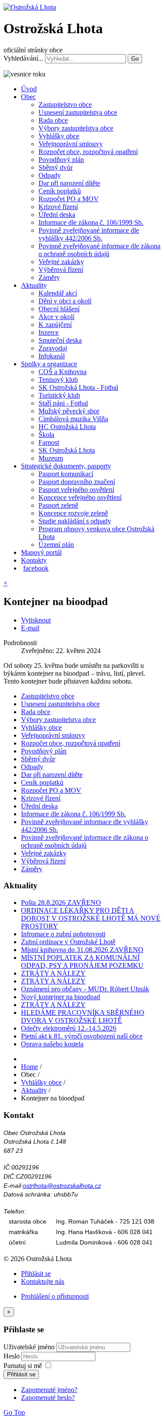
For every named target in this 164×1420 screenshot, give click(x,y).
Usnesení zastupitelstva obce (77, 112)
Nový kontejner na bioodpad (60, 997)
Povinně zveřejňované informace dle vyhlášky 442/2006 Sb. (88, 234)
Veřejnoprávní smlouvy (70, 144)
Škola (46, 434)
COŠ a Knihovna (62, 371)
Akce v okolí (56, 316)
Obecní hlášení (59, 309)
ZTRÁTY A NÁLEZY (53, 973)
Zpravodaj (52, 348)
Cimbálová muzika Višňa (73, 419)
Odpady (49, 175)
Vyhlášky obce (58, 136)
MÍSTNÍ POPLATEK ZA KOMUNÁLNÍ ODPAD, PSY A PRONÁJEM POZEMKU (82, 961)
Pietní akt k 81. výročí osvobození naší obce (82, 1036)
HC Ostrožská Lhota (67, 426)
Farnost (48, 442)
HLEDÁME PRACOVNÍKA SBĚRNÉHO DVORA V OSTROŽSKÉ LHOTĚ (82, 1016)
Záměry (49, 277)
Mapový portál (41, 552)
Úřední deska (56, 214)
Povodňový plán (61, 159)
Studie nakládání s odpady (74, 521)
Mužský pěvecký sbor (68, 411)
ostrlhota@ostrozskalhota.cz (62, 1185)
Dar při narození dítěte (69, 183)
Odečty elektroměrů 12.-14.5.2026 (68, 1028)
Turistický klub (59, 395)
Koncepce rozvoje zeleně (73, 513)
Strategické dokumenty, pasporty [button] (66, 466)
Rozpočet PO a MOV (68, 199)
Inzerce (48, 332)
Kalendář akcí (57, 293)
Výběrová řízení (60, 269)
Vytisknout (36, 620)
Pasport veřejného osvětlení (76, 489)
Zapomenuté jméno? (49, 1389)
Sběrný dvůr (55, 167)
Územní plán (56, 544)
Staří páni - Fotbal (63, 403)
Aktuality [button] (34, 285)
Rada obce (53, 120)
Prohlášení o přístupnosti (55, 1296)
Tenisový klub (58, 379)
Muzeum (50, 458)
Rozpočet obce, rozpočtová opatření (88, 151)
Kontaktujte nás (42, 1281)
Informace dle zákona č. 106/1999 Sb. (90, 222)
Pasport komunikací (65, 474)
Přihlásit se (36, 1273)
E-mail (30, 628)
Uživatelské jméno (29, 1347)
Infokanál (51, 356)
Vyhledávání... (23, 58)
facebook (36, 568)
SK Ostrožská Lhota (66, 450)
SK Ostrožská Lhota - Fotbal (78, 387)
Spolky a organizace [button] (49, 364)
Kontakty (34, 560)
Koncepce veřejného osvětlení (80, 497)
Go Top (14, 1412)
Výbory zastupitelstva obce (75, 128)
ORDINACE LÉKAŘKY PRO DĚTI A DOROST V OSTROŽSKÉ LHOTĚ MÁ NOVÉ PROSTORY (91, 918)
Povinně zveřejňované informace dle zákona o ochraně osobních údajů (99, 250)
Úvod (29, 89)
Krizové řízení (58, 206)
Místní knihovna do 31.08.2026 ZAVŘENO (82, 949)
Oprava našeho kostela (52, 1044)
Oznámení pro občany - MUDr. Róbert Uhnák (85, 989)
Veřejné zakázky (61, 261)
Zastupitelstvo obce (65, 104)
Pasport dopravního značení (76, 481)
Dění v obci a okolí (64, 301)
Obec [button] (28, 96)
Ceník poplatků (59, 191)
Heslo (12, 1356)
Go (135, 58)
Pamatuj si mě (22, 1365)
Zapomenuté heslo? (48, 1397)
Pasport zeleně (58, 505)
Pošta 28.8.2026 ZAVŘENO (61, 902)
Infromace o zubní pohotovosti (63, 934)
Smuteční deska (60, 340)
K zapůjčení (55, 324)
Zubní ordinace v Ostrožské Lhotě (68, 942)
